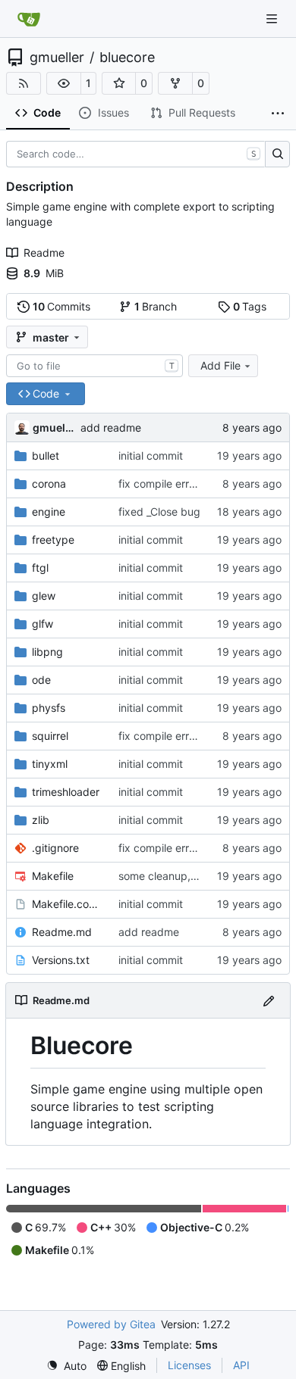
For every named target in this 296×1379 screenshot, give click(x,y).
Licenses (189, 1365)
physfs (48, 707)
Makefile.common (67, 903)
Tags (250, 306)
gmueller (57, 57)
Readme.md (62, 931)
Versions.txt (61, 959)
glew (43, 595)
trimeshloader (65, 791)
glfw (42, 623)
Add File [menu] (220, 365)
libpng (47, 651)
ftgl (40, 567)
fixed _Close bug (159, 511)
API (241, 1365)
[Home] (29, 19)
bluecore (127, 57)
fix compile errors (161, 483)
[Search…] (277, 154)
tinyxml (50, 763)
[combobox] (94, 365)
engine (48, 511)
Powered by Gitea (111, 1324)
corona (49, 483)
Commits (62, 306)
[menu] (66, 1365)
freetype (53, 539)
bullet (45, 455)
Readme (44, 252)
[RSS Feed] (23, 83)
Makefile (53, 875)
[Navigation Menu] (273, 18)
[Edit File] (269, 999)
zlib (40, 819)
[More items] (278, 113)
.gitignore (55, 847)
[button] (63, 83)
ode (41, 679)
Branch (156, 306)
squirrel (50, 735)
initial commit (150, 455)
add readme (110, 427)
